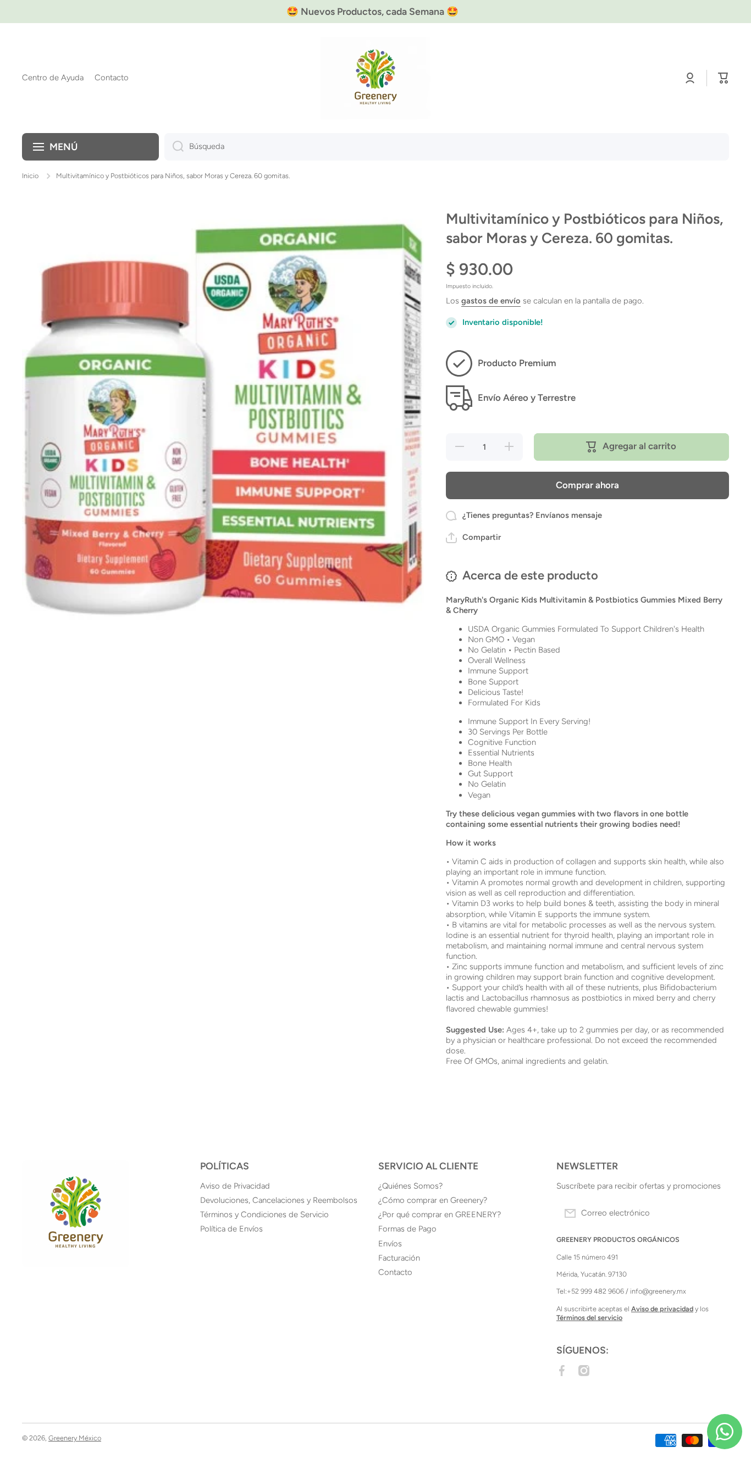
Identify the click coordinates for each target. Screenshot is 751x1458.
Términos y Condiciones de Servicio (264, 1214)
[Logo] (375, 78)
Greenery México (74, 1438)
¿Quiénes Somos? (410, 1186)
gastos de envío (491, 301)
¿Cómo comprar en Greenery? (432, 1200)
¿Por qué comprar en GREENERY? (439, 1214)
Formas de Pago (407, 1229)
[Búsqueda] (174, 147)
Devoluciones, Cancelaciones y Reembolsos (278, 1200)
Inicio (30, 176)
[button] (723, 78)
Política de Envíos (231, 1229)
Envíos (390, 1244)
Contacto (395, 1272)
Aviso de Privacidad (235, 1186)
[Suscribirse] (715, 1213)
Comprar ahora (587, 484)
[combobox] (446, 147)
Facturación (399, 1258)
